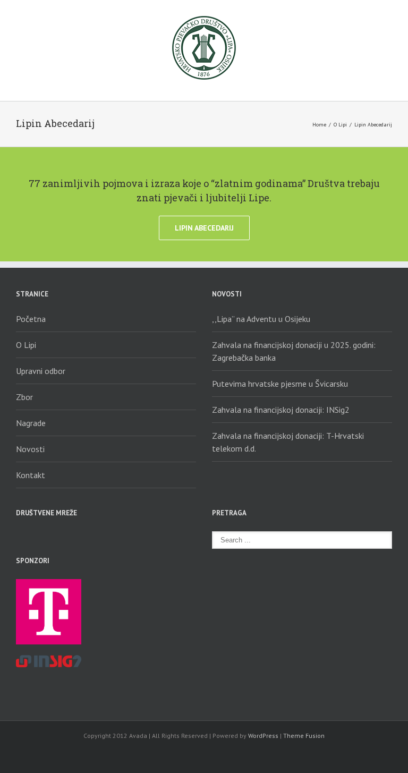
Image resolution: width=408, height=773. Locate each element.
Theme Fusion (304, 736)
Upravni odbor (40, 371)
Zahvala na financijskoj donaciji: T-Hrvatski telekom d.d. (288, 442)
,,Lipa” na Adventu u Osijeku (261, 318)
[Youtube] (57, 537)
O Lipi (340, 124)
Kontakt (30, 475)
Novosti (30, 449)
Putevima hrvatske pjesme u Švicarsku (280, 383)
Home (319, 124)
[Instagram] (76, 537)
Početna (31, 318)
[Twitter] (38, 537)
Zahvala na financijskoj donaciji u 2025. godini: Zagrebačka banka (294, 351)
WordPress (263, 736)
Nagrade (31, 423)
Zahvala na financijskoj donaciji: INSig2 (281, 409)
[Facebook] (19, 537)
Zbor (24, 397)
